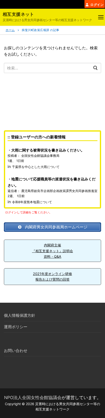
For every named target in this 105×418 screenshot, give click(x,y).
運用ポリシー (15, 326)
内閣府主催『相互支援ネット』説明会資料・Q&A (52, 251)
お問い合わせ (15, 350)
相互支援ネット (18, 14)
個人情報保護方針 (19, 315)
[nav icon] (101, 17)
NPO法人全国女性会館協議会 (33, 397)
